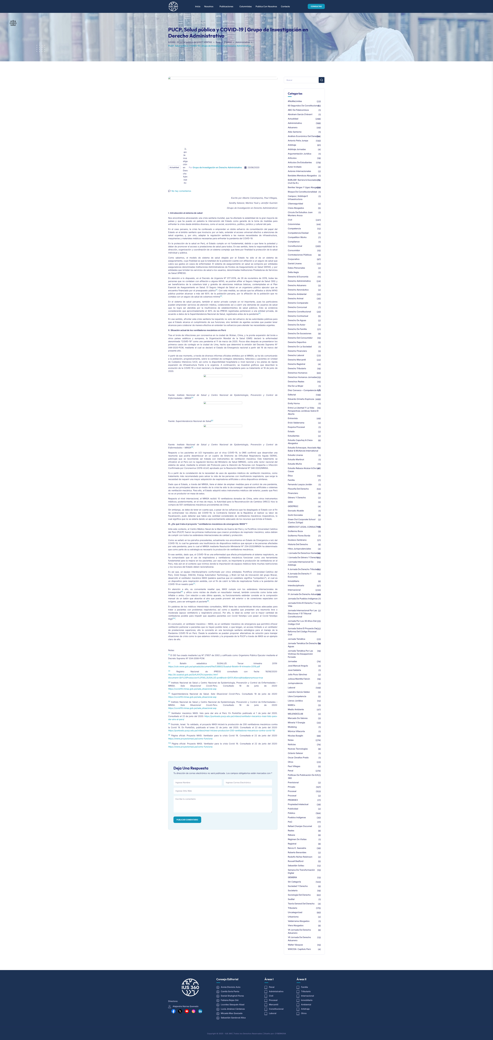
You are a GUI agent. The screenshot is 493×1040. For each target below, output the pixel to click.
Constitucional (295, 246)
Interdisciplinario (296, 585)
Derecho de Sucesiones (299, 333)
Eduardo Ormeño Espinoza (301, 399)
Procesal (292, 791)
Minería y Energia (296, 722)
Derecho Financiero (297, 351)
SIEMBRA (292, 877)
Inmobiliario (293, 581)
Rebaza (291, 835)
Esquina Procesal (296, 427)
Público (291, 813)
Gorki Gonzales (295, 515)
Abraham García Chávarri (300, 114)
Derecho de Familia (297, 329)
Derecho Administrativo (299, 281)
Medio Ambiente (296, 709)
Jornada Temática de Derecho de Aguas (304, 645)
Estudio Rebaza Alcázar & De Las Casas (304, 470)
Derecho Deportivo (297, 342)
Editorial (292, 394)
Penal (290, 770)
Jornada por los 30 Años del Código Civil (302, 622)
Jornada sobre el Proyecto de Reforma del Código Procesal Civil (302, 631)
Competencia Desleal (298, 233)
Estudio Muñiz (295, 464)
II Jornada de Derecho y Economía (299, 575)
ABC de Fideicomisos (298, 110)
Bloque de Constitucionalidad (302, 191)
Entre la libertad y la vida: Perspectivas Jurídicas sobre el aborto (303, 410)
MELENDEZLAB (295, 713)
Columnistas (245, 6)
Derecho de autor (296, 324)
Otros (290, 762)
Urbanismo (293, 916)
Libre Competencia (297, 696)
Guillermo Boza (295, 531)
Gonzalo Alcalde (296, 510)
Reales (291, 830)
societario (293, 890)
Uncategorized (295, 912)
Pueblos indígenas (297, 817)
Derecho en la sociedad (300, 346)
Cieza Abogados (296, 208)
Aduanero (292, 127)
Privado (291, 787)
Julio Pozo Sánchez (297, 674)
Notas (291, 740)
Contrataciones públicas (300, 254)
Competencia (294, 228)
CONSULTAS (316, 6)
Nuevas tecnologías (298, 748)
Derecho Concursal (297, 307)
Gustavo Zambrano (297, 540)
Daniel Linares (295, 263)
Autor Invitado (295, 166)
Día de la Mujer (295, 386)
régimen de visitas (297, 839)
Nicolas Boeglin (295, 735)
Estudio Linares (295, 455)
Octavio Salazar (295, 753)
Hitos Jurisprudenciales (299, 548)
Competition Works (297, 237)
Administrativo (295, 123)
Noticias (292, 744)
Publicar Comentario (187, 820)
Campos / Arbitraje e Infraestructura (298, 197)
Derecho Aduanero (297, 285)
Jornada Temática (296, 639)
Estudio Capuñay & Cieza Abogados (300, 442)
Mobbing (292, 727)
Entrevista (293, 418)
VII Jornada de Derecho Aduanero (299, 931)
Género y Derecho (297, 497)
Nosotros (208, 6)
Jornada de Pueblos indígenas (303, 598)
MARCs (291, 705)
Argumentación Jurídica (299, 153)
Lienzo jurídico (295, 700)
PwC (290, 822)
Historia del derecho (298, 544)
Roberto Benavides (297, 852)
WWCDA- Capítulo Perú (299, 949)
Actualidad (174, 167)
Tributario (292, 908)
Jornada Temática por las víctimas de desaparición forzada (300, 653)
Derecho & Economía (298, 276)
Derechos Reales (296, 381)
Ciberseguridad (295, 203)
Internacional (294, 590)
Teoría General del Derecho (301, 903)
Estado (291, 431)
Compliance (294, 241)
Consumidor (294, 250)
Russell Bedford (295, 861)
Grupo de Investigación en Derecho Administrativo (217, 167)
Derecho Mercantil (297, 359)
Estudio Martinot (296, 459)
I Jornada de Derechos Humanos (304, 553)
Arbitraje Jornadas (297, 149)
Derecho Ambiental (297, 294)
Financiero (293, 493)
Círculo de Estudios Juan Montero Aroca (300, 214)
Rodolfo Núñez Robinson (300, 856)
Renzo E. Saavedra (297, 848)
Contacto (285, 6)
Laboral (291, 687)
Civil (290, 219)
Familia (291, 480)
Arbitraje (292, 145)
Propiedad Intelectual (298, 804)
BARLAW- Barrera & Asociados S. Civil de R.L (304, 181)
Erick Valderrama (296, 422)
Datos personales (296, 268)
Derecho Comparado (298, 303)
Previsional (293, 782)
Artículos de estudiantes (300, 162)
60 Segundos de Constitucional (303, 105)
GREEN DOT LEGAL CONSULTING (304, 527)
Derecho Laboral (296, 355)
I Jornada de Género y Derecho (303, 557)
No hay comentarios (181, 191)
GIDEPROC (293, 506)
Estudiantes (293, 435)
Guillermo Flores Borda (299, 535)
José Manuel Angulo (298, 665)
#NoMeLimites (295, 101)
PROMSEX (293, 800)
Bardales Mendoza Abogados (302, 175)
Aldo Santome (294, 132)
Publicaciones (226, 6)
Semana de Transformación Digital (301, 871)
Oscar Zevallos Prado (298, 757)
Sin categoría (294, 881)
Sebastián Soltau (296, 865)
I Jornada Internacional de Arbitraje (300, 563)
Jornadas (292, 661)
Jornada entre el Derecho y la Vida (302, 604)
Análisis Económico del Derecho (304, 136)
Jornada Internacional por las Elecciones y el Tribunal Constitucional (302, 613)
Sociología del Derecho (299, 895)
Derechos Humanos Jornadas (302, 377)
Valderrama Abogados (299, 921)
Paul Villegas (294, 766)
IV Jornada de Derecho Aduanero (304, 594)
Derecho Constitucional (299, 311)
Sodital (291, 899)
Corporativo (294, 259)
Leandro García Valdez (299, 692)
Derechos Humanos (297, 372)
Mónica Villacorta (296, 731)
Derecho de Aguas (297, 320)
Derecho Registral (296, 364)
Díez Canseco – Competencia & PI (304, 390)
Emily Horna (294, 403)
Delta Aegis (293, 272)
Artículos (292, 158)
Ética (290, 475)
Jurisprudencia (295, 683)
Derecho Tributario (297, 368)
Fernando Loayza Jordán (300, 484)
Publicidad (293, 808)
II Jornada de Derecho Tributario (303, 569)
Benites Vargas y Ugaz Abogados (304, 187)
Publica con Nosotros (266, 6)
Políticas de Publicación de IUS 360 (303, 776)
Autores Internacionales (299, 171)
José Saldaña (294, 670)
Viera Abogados (296, 925)
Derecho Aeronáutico (298, 289)
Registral (292, 843)
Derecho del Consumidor (300, 338)
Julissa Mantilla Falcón (299, 679)
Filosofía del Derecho (298, 488)
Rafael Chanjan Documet (300, 826)
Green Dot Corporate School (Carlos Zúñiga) (301, 521)
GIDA (290, 502)
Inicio (197, 6)
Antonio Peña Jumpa (298, 140)
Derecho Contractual (298, 316)
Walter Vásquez (295, 944)
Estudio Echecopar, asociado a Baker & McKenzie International (303, 449)
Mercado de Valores (298, 718)
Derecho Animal (295, 298)
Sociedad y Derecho (298, 886)
